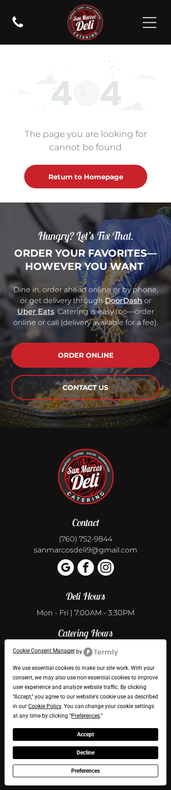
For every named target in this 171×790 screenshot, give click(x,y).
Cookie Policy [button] (44, 706)
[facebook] (86, 568)
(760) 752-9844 (85, 539)
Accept (85, 734)
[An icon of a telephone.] (18, 26)
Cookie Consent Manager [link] (44, 651)
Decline (85, 752)
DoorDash (123, 300)
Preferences (85, 771)
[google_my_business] (65, 568)
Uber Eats (35, 311)
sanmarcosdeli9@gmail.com (85, 550)
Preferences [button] (85, 716)
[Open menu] (149, 22)
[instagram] (106, 568)
